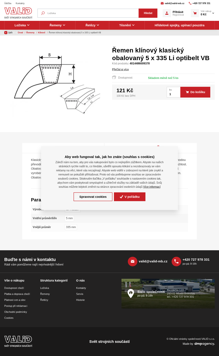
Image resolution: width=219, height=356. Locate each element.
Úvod (20, 32)
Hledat (148, 13)
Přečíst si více (120, 69)
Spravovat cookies (93, 196)
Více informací (151, 186)
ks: (170, 89)
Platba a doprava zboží (17, 294)
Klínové (42, 32)
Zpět (10, 32)
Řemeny (30, 32)
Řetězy (44, 300)
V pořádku (132, 196)
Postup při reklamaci (15, 306)
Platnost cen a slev (14, 300)
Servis (79, 294)
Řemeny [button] (56, 25)
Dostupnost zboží (14, 288)
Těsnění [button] (125, 25)
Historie (80, 300)
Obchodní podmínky (15, 312)
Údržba (7, 3)
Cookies (9, 318)
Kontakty (20, 3)
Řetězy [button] (90, 25)
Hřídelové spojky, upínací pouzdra (179, 25)
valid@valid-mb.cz (174, 3)
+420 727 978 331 (201, 3)
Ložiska (44, 288)
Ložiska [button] (20, 25)
